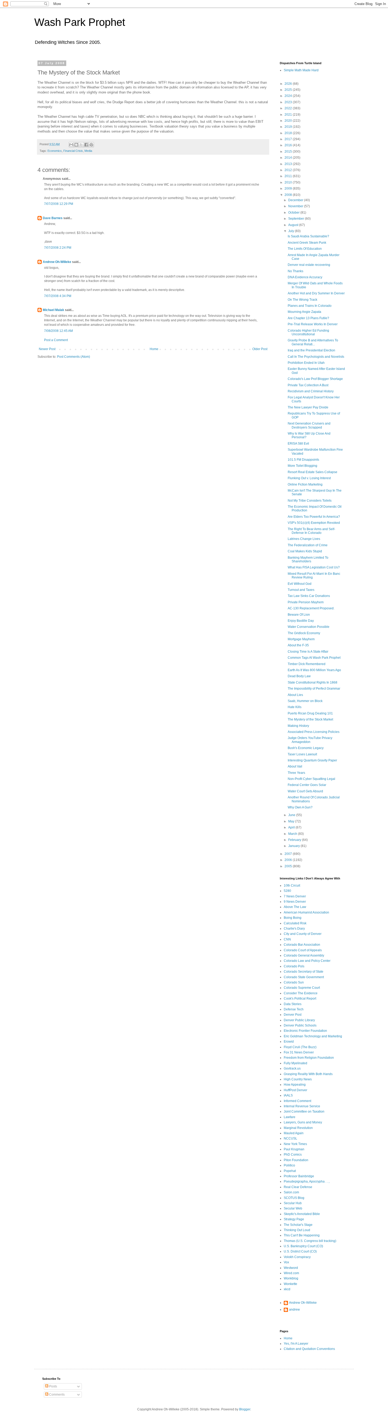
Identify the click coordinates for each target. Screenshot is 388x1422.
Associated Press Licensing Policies (313, 732)
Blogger (244, 1409)
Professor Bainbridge (299, 1176)
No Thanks (295, 271)
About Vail (295, 766)
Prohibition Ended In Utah (306, 363)
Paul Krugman (294, 1149)
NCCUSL (290, 1138)
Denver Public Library (299, 1020)
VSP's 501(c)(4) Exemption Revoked (314, 523)
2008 (289, 195)
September (296, 218)
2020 (289, 121)
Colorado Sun (294, 982)
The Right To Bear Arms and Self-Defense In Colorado (311, 531)
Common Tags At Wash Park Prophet (314, 658)
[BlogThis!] (76, 144)
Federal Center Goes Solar (307, 785)
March (293, 834)
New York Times (295, 1144)
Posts (52, 1386)
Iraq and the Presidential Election (311, 350)
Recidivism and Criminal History (311, 391)
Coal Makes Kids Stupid (305, 551)
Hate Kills (294, 707)
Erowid (289, 1041)
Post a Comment (56, 340)
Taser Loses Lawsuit (302, 754)
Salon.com (291, 1192)
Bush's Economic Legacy (306, 748)
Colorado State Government (304, 977)
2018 (289, 133)
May (291, 821)
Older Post (259, 349)
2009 (289, 188)
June (292, 815)
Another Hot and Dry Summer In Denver (316, 293)
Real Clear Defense (298, 1187)
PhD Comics (293, 1154)
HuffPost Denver (295, 1090)
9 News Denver (295, 901)
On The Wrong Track (302, 300)
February (295, 840)
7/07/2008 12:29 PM (58, 204)
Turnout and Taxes (301, 590)
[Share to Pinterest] (91, 144)
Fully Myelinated (295, 1063)
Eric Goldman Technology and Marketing (313, 1036)
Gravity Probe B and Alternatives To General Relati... (313, 342)
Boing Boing (292, 918)
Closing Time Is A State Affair (308, 651)
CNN (287, 939)
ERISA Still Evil (298, 443)
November (296, 206)
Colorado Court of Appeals (303, 950)
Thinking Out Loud (297, 1230)
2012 (289, 170)
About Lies (295, 695)
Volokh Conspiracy (297, 1257)
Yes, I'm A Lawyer (296, 1343)
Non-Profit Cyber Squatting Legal (311, 779)
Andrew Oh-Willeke (57, 262)
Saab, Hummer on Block (305, 701)
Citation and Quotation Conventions (309, 1349)
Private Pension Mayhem (306, 602)
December (296, 200)
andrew (294, 1309)
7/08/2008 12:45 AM (58, 331)
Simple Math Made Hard (301, 70)
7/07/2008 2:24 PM (57, 247)
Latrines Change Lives (304, 539)
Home (154, 349)
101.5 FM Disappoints (303, 460)
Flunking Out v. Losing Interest (309, 478)
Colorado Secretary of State (303, 971)
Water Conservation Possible (308, 627)
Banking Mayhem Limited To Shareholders (308, 559)
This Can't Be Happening (302, 1235)
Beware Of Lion (299, 614)
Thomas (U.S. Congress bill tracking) (310, 1241)
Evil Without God (299, 584)
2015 (289, 151)
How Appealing (295, 1084)
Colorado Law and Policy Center (307, 961)
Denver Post (292, 1014)
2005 (289, 866)
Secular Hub (293, 1203)
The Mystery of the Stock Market (310, 719)
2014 (289, 157)
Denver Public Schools (300, 1025)
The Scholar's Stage (298, 1225)
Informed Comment (297, 1101)
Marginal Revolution (298, 1128)
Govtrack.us (292, 1068)
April (292, 827)
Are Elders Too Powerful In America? (314, 517)
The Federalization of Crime (308, 545)
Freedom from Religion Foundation (309, 1058)
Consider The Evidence (301, 993)
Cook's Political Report (300, 998)
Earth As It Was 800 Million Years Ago (314, 670)
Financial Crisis (73, 150)
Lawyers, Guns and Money (303, 1122)
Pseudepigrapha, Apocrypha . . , (306, 1181)
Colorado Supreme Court (302, 988)
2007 (289, 854)
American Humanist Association (306, 912)
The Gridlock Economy (304, 633)
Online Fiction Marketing (305, 484)
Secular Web (293, 1208)
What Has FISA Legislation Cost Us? (314, 567)
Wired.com (291, 1273)
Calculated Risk (295, 923)
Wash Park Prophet (79, 22)
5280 (287, 891)
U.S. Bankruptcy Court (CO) (303, 1246)
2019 (289, 127)
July (291, 231)
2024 (289, 96)
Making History (298, 726)
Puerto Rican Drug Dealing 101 (310, 713)
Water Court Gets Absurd (305, 791)
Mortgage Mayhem (301, 639)
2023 (289, 102)
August (293, 225)
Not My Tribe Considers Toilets (310, 500)
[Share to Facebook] (86, 144)
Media (88, 150)
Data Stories (292, 1004)
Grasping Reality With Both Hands (308, 1074)
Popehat (290, 1171)
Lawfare (289, 1117)
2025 (289, 90)
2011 (289, 176)
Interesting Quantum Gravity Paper (312, 760)
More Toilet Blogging (302, 466)
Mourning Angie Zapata (304, 312)
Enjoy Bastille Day (301, 621)
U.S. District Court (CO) (300, 1251)
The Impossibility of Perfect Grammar (314, 688)
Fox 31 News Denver (299, 1052)
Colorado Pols (294, 966)
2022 (289, 108)
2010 (289, 182)
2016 (289, 145)
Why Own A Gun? (300, 807)
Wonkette (290, 1284)
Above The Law (295, 907)
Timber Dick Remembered (306, 664)
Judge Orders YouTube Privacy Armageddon (310, 739)
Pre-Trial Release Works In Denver (313, 324)
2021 (289, 114)
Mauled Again (294, 1133)
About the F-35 (298, 645)
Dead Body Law (299, 676)
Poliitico (289, 1165)
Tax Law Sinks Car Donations (309, 596)
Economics (55, 150)
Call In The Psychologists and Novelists (316, 357)
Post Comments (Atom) (73, 357)
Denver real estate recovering (309, 265)
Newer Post (47, 349)
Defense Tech (294, 1009)
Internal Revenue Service (302, 1106)
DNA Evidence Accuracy (305, 277)
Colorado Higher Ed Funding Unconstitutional (308, 332)
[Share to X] (81, 144)
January (294, 846)
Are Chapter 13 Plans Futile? (308, 318)
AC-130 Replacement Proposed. (311, 608)
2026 (289, 84)
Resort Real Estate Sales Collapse (312, 472)
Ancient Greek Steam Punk (307, 242)
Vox (286, 1262)
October (294, 212)
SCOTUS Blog (294, 1198)
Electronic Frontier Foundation (305, 1031)
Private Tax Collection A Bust (308, 385)
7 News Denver (295, 896)
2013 (289, 164)
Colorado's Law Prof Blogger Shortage (315, 379)
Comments (56, 1394)
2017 (289, 139)
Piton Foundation (296, 1160)
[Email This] (71, 144)
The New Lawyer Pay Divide (308, 407)
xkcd (287, 1289)
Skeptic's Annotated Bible (302, 1214)
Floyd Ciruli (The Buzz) (300, 1047)
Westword (291, 1268)
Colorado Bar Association (302, 945)
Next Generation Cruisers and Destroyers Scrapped (309, 425)
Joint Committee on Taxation (304, 1111)
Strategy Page (294, 1219)
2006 (289, 860)
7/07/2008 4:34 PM (57, 296)
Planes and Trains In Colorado (310, 306)
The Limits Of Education (305, 249)
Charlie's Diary (294, 928)
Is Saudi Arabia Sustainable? (308, 236)
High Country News (298, 1079)
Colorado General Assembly (304, 955)
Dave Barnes (53, 218)
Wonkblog (291, 1278)
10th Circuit (292, 885)
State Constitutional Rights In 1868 (312, 682)
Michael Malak (53, 310)
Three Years (296, 773)
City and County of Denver (302, 934)
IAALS (288, 1095)
